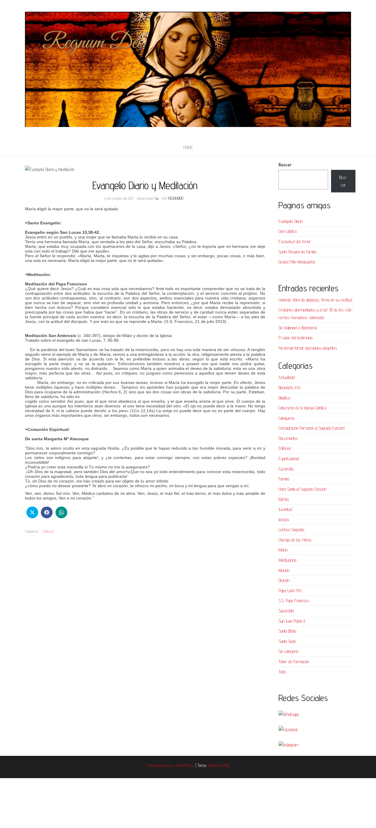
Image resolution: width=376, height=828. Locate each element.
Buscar (284, 164)
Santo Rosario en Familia (297, 252)
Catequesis (286, 418)
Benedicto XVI (289, 387)
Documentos (288, 438)
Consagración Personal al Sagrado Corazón (311, 428)
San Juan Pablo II (291, 621)
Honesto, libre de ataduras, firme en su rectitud (315, 300)
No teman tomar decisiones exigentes (307, 348)
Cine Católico (287, 231)
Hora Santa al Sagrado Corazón (302, 489)
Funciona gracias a (161, 765)
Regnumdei (175, 198)
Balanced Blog (219, 765)
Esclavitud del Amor (294, 241)
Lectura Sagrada (291, 529)
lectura (283, 519)
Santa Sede (287, 641)
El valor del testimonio (295, 338)
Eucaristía (285, 469)
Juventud (285, 509)
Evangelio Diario (290, 221)
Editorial (48, 531)
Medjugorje (287, 560)
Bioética (284, 398)
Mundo (283, 570)
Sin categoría (288, 651)
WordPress (185, 765)
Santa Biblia (287, 631)
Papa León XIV (290, 590)
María (282, 550)
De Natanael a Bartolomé (297, 328)
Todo (282, 672)
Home (188, 147)
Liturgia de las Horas (294, 540)
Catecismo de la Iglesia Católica (302, 408)
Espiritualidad (288, 458)
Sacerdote (286, 611)
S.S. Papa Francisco (293, 600)
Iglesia (283, 499)
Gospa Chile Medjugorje (296, 262)
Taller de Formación (293, 661)
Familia (283, 479)
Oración (283, 580)
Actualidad (286, 377)
